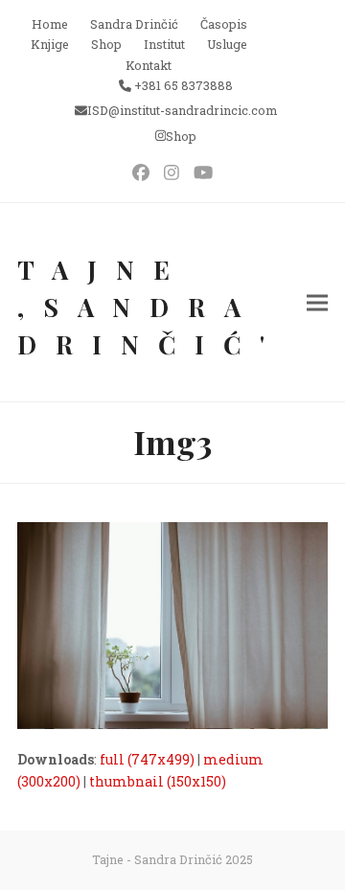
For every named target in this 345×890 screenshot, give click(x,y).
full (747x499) (147, 759)
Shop (181, 136)
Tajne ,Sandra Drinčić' (150, 307)
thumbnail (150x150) (157, 781)
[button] (317, 302)
